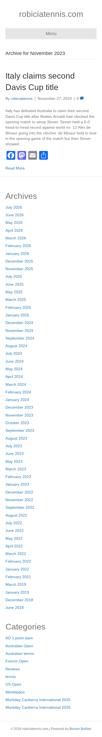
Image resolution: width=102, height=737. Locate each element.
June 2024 (14, 361)
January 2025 (17, 315)
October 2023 (17, 423)
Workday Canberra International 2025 (37, 700)
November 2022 (19, 500)
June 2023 (14, 453)
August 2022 (16, 515)
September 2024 (19, 338)
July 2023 (13, 446)
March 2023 (15, 469)
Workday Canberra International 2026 (37, 707)
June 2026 (14, 215)
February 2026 (18, 245)
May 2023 (14, 461)
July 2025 (13, 276)
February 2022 (18, 561)
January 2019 (17, 592)
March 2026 (15, 238)
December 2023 (19, 407)
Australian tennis (19, 653)
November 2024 (19, 330)
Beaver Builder (80, 729)
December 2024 (19, 322)
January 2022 (17, 569)
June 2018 (14, 607)
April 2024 (14, 376)
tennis (10, 676)
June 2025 (14, 284)
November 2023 (19, 415)
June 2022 (14, 530)
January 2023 (17, 484)
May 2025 (14, 292)
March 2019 (15, 584)
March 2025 (15, 299)
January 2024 (17, 399)
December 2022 (19, 492)
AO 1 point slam (19, 638)
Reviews (12, 669)
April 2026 (14, 230)
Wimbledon (15, 692)
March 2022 (15, 553)
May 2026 (14, 222)
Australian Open (19, 646)
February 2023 (18, 476)
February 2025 (18, 307)
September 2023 (19, 430)
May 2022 (14, 538)
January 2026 (17, 253)
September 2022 (19, 507)
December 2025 (19, 261)
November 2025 (19, 269)
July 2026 (13, 207)
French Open (16, 661)
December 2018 (19, 600)
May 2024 (14, 369)
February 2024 (18, 392)
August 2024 (16, 346)
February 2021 (18, 577)
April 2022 (14, 546)
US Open (13, 684)
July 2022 (13, 523)
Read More (15, 168)
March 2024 (15, 384)
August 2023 (16, 438)
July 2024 (13, 353)
